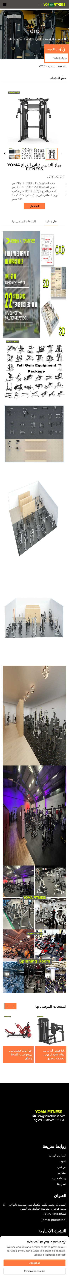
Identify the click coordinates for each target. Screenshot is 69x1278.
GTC (10, 39)
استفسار (34, 206)
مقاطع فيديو (59, 1178)
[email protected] (54, 1220)
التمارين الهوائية (57, 1155)
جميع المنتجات (58, 78)
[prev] (5, 153)
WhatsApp (60, 58)
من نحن (61, 1167)
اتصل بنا (61, 1184)
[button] (13, 1006)
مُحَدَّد (28, 39)
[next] (61, 153)
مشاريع (62, 1172)
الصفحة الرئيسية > (56, 66)
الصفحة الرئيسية (54, 39)
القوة (38, 39)
